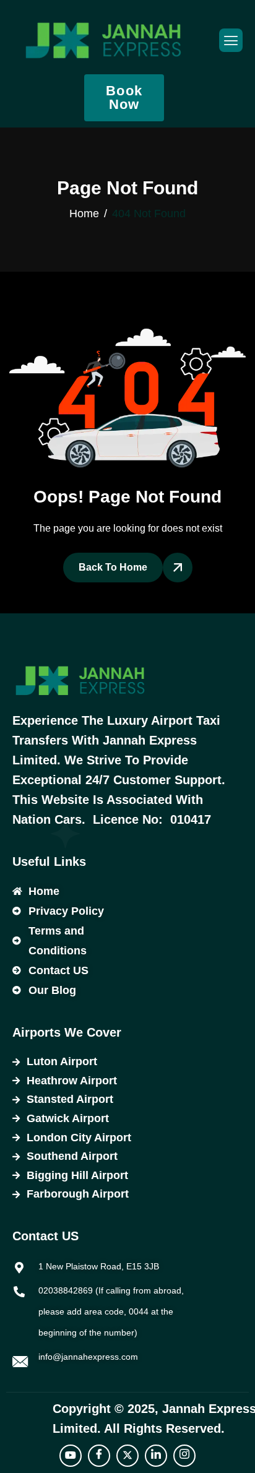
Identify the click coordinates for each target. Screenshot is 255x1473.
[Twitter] (127, 1456)
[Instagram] (184, 1456)
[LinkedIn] (156, 1456)
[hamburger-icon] (231, 40)
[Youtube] (70, 1456)
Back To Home (113, 567)
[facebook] (99, 1456)
